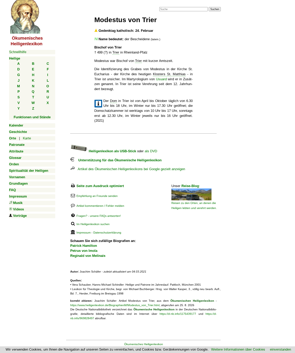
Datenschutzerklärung (107, 232)
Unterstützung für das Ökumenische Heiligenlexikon (118, 160)
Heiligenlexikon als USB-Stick (112, 151)
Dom (113, 101)
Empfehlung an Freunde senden (97, 196)
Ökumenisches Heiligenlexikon (143, 344)
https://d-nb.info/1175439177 (178, 313)
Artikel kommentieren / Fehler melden (100, 205)
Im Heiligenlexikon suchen (93, 224)
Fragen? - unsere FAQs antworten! (98, 215)
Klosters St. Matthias (169, 74)
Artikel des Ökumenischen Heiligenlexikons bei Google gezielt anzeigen (130, 169)
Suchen (214, 9)
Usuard (161, 79)
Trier (115, 52)
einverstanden (280, 349)
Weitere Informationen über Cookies (238, 349)
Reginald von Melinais (87, 256)
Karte (27, 138)
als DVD (151, 151)
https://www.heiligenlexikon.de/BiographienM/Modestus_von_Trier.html (115, 305)
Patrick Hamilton (83, 246)
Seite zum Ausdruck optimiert (100, 186)
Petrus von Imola (83, 251)
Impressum (83, 232)
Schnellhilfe (17, 52)
